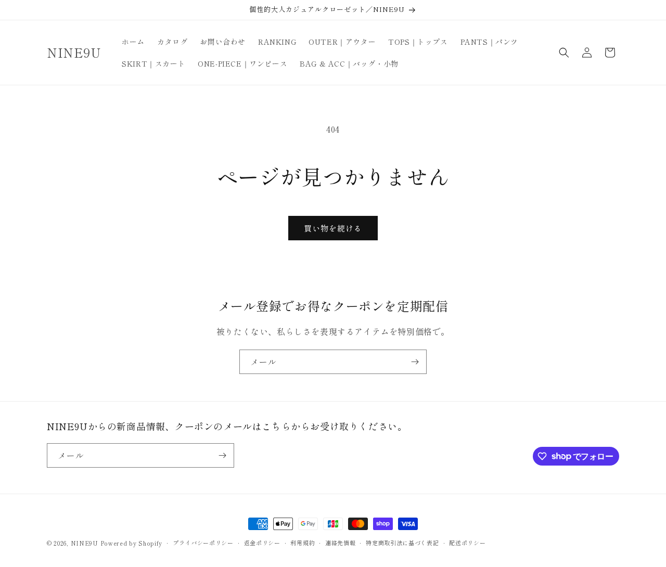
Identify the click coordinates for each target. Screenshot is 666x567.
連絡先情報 (340, 542)
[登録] (414, 362)
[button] (564, 52)
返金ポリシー (262, 542)
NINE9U (84, 543)
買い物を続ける (333, 228)
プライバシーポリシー (203, 542)
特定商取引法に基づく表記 (402, 542)
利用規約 (302, 542)
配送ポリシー (467, 542)
